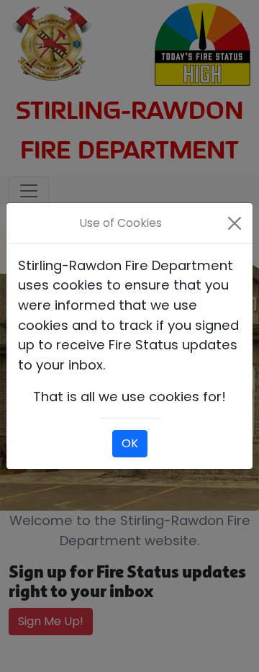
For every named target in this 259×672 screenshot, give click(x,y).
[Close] (235, 223)
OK (130, 443)
